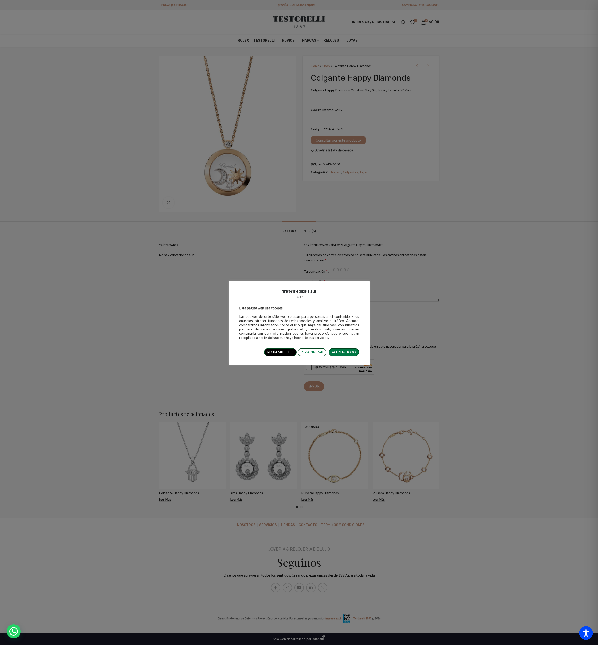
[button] (14, 631)
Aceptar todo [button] (344, 352)
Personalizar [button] (312, 352)
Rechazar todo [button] (280, 352)
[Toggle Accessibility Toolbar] (586, 633)
